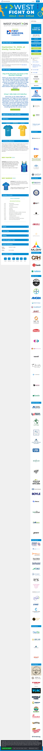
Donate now (36, 53)
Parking (4, 235)
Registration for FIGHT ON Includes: (12, 114)
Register (36, 38)
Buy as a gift (36, 48)
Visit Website (35, 69)
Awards (4, 226)
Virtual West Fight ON (36, 45)
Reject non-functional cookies (20, 748)
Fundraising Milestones (8, 141)
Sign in (38, 1)
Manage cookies (34, 748)
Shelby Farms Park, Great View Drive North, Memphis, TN (37, 65)
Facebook (34, 72)
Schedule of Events (7, 195)
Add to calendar (36, 61)
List (36, 81)
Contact (33, 1)
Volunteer (36, 41)
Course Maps (6, 231)
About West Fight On (8, 42)
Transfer (36, 51)
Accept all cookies (7, 748)
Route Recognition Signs (9, 240)
